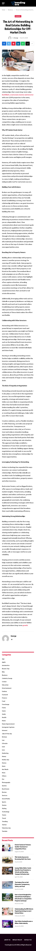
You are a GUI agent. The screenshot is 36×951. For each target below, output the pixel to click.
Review (4, 792)
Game (4, 711)
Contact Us (28, 940)
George (16, 38)
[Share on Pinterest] (13, 44)
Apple (4, 662)
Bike (3, 672)
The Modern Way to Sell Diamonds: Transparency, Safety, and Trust (22, 884)
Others (4, 776)
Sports (4, 802)
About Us (7, 940)
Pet (3, 779)
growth (25, 625)
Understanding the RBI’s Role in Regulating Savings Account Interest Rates (24, 911)
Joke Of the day (7, 734)
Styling (4, 808)
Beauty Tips (5, 669)
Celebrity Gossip (7, 678)
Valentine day (6, 828)
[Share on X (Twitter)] (9, 44)
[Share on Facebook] (4, 44)
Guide (4, 714)
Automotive (6, 665)
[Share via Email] (28, 44)
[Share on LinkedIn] (18, 44)
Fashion (4, 691)
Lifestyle (5, 743)
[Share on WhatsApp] (23, 44)
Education (5, 685)
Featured (5, 695)
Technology (5, 812)
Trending (5, 821)
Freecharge (5, 704)
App (3, 659)
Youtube (4, 831)
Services (4, 795)
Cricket (4, 682)
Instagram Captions (8, 727)
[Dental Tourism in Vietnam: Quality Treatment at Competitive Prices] (7, 847)
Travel (4, 818)
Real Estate (5, 789)
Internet (4, 730)
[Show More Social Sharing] (32, 44)
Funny (4, 708)
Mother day (5, 760)
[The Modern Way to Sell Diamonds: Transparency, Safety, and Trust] (7, 885)
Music (4, 766)
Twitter (4, 825)
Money (4, 756)
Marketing (5, 753)
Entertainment (6, 688)
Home (4, 721)
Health (4, 717)
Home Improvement (8, 724)
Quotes (4, 786)
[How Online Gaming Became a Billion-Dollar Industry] (7, 924)
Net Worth (5, 769)
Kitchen (4, 737)
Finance (4, 698)
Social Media (6, 799)
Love (3, 750)
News (3, 773)
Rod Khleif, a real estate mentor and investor (18, 95)
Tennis (4, 815)
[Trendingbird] (18, 3)
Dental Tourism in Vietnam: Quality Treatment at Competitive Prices (23, 847)
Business (18, 16)
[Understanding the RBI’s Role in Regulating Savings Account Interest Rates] (7, 911)
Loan (3, 747)
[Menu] (3, 3)
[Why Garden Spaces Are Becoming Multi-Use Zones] (7, 860)
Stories (4, 805)
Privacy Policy (17, 940)
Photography (6, 782)
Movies (4, 763)
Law (3, 740)
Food (3, 701)
